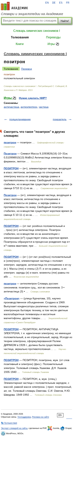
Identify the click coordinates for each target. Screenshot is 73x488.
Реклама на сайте (40, 417)
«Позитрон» (11, 298)
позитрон (10, 142)
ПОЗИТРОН (11, 168)
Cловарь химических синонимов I (36, 30)
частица (43, 106)
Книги (20, 44)
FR (67, 3)
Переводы (53, 37)
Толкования (20, 37)
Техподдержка (24, 417)
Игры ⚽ (53, 44)
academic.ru (14, 6)
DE (54, 3)
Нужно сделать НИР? (33, 98)
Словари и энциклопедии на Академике (32, 14)
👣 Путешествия (9, 423)
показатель (59, 119)
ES (61, 3)
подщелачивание (20, 119)
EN (47, 3)
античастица (11, 106)
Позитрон (10, 153)
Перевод (26, 68)
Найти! (65, 20)
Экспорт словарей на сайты (14, 428)
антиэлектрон (29, 106)
